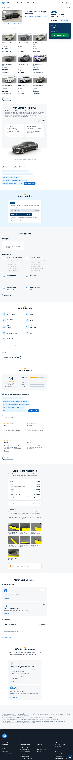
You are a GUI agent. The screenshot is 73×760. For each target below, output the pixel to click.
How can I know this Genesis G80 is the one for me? (15, 170)
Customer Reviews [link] (41, 749)
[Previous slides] (39, 120)
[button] (63, 2)
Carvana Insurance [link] (24, 756)
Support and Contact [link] (61, 744)
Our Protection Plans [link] (24, 749)
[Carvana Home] (4, 736)
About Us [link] (39, 744)
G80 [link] (12, 7)
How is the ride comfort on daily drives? (12, 398)
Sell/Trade (28, 2)
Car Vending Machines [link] (42, 747)
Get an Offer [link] (5, 751)
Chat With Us (60, 746)
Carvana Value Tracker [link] (7, 753)
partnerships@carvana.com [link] (61, 753)
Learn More (6, 598)
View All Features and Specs (11, 357)
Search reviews (9, 417)
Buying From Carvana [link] (25, 744)
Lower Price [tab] (36, 28)
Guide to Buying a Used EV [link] (26, 758)
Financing (35, 2)
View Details (7, 295)
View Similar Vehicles (59, 35)
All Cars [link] (3, 7)
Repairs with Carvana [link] (25, 751)
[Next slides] (43, 120)
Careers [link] (39, 751)
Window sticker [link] (10, 348)
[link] (7, 352)
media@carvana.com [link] (60, 756)
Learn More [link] (5, 744)
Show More (7, 99)
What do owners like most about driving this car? (14, 410)
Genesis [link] (8, 7)
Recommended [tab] (13, 28)
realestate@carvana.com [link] (61, 758)
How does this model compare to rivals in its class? (15, 180)
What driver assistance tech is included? (12, 183)
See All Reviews (8, 458)
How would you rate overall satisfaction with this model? (16, 404)
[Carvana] (7, 3)
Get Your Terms (64, 20)
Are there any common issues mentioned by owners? (15, 401)
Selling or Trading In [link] (24, 747)
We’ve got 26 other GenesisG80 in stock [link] (36, 16)
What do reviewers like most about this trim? (13, 407)
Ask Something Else (29, 183)
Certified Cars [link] (23, 754)
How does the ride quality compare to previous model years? (17, 174)
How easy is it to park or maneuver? (11, 177)
